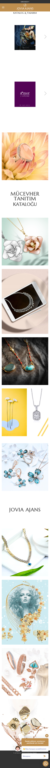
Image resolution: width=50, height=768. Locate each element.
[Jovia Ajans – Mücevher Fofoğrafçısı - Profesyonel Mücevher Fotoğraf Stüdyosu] (25, 7)
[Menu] (3, 7)
